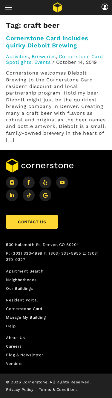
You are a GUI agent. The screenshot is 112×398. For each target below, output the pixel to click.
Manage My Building (26, 317)
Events (42, 62)
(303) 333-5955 (65, 253)
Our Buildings (19, 288)
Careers (14, 346)
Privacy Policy (19, 389)
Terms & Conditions (58, 389)
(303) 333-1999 (26, 253)
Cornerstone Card (24, 308)
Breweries (44, 56)
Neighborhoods (21, 280)
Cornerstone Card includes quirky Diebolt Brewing (47, 42)
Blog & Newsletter (24, 355)
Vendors (14, 363)
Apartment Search (24, 271)
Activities (17, 56)
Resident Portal (22, 300)
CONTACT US (32, 221)
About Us (15, 337)
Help (11, 326)
